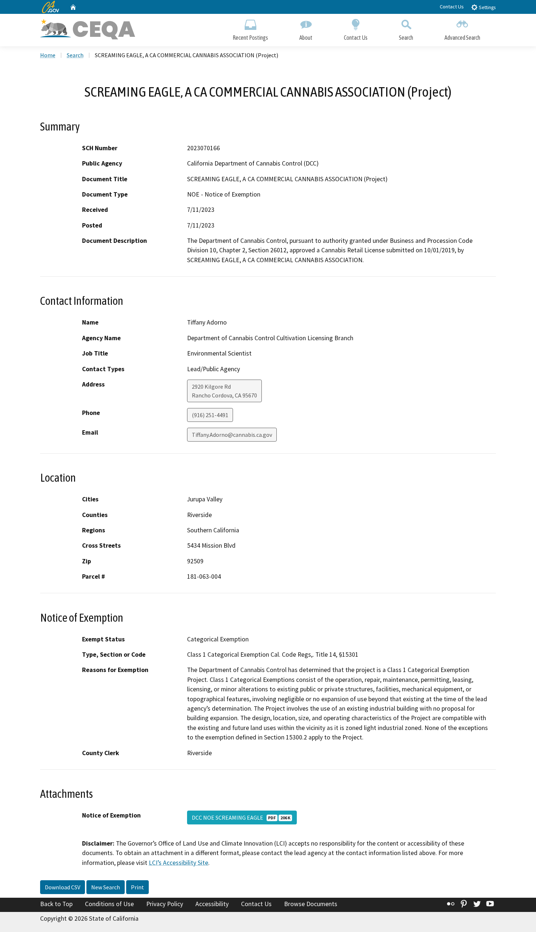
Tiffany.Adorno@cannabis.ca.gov (232, 434)
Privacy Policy (164, 904)
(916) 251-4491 (210, 415)
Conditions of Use (109, 904)
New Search (105, 887)
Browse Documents (310, 904)
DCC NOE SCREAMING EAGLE (241, 817)
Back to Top (56, 904)
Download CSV (62, 887)
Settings (487, 7)
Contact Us (452, 6)
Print (137, 887)
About (305, 37)
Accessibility (212, 904)
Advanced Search (462, 37)
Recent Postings (250, 37)
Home (47, 55)
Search (406, 37)
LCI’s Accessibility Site (178, 863)
